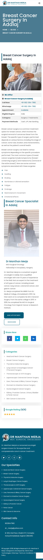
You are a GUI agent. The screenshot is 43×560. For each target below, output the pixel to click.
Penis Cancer (8, 508)
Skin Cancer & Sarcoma (15, 399)
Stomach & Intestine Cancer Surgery (20, 385)
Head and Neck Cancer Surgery (18, 356)
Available (24, 110)
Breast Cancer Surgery (15, 360)
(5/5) (23, 409)
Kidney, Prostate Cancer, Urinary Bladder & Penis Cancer (22, 394)
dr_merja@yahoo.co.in (14, 528)
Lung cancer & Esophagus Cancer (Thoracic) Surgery (19, 369)
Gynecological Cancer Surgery (18, 389)
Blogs (13, 30)
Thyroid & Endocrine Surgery (17, 364)
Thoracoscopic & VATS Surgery (18, 374)
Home (5, 30)
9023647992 (9, 523)
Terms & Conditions (26, 553)
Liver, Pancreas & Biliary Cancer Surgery (22, 381)
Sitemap (15, 553)
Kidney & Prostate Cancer (13, 504)
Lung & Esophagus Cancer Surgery (16, 481)
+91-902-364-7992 (28, 102)
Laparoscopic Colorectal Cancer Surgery (22, 378)
